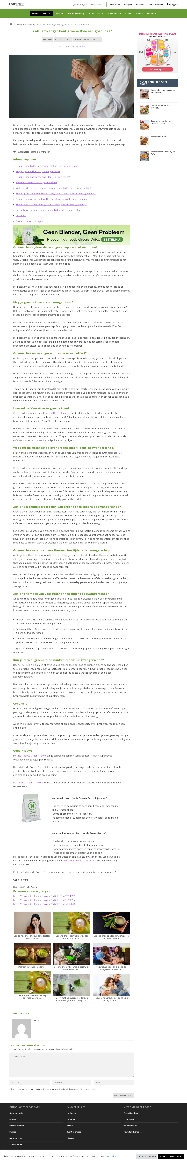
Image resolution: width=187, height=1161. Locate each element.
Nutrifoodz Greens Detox (32, 755)
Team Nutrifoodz (131, 1113)
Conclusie (21, 215)
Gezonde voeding (26, 24)
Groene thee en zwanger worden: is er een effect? (43, 176)
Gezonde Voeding (75, 13)
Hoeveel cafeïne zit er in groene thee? (36, 182)
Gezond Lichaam (95, 13)
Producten (115, 4)
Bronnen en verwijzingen (30, 221)
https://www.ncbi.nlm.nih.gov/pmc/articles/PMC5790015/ (44, 900)
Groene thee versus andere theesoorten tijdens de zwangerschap (52, 199)
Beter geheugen (63, 39)
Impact (139, 13)
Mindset (128, 13)
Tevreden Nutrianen (133, 1132)
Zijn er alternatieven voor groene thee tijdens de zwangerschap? (51, 204)
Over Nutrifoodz (155, 4)
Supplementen (114, 13)
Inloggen (173, 4)
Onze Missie (129, 1119)
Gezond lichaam (16, 1125)
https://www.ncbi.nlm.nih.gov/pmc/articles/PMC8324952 (44, 896)
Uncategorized (16, 1138)
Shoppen (151, 13)
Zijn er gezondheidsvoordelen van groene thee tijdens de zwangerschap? (56, 193)
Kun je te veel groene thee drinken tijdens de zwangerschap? (49, 209)
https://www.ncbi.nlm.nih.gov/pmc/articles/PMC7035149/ (44, 903)
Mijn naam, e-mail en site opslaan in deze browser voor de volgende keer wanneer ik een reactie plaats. (55, 1089)
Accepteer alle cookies (171, 1156)
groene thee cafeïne (56, 413)
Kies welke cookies (147, 1156)
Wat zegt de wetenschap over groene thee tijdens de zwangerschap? (53, 188)
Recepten (128, 4)
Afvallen (59, 13)
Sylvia (37, 1020)
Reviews (140, 4)
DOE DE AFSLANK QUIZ (41, 13)
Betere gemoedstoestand (87, 39)
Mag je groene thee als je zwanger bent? (38, 171)
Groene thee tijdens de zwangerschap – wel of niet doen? (47, 165)
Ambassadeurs (130, 1125)
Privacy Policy (110, 1156)
